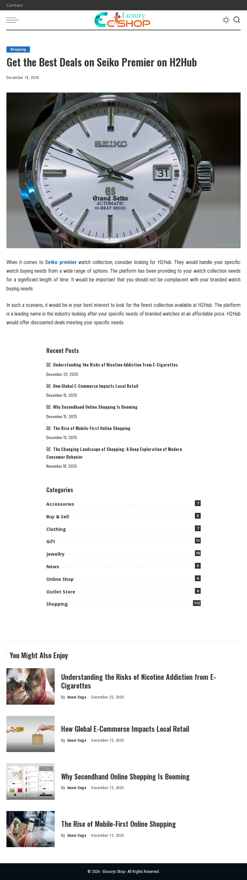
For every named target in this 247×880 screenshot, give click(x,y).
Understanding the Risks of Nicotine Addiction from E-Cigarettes (115, 364)
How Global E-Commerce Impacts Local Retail (95, 386)
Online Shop (60, 579)
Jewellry (55, 554)
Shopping (18, 49)
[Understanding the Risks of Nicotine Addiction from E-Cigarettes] (30, 686)
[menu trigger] (14, 20)
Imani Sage (77, 697)
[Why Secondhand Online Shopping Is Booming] (30, 781)
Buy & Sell (57, 516)
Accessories (60, 504)
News (52, 566)
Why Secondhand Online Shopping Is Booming (95, 407)
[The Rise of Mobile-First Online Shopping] (30, 829)
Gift (50, 541)
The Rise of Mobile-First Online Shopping (92, 428)
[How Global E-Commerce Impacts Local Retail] (30, 734)
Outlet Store (60, 592)
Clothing (56, 529)
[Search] (237, 20)
